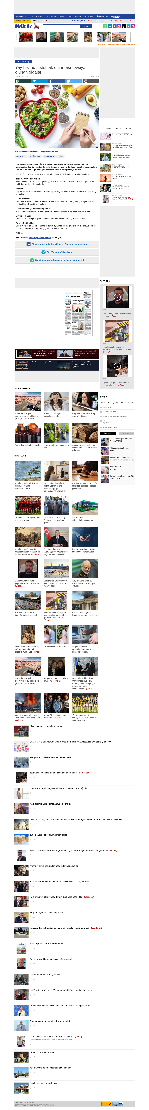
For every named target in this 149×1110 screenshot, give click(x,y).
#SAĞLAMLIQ (35, 157)
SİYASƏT (39, 16)
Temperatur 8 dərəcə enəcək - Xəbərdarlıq (50, 757)
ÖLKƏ (31, 16)
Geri (15, 37)
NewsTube (103, 16)
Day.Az (90, 21)
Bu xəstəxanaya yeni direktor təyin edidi (50, 1021)
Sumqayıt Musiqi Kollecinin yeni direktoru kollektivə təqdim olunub (60, 1006)
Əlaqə (18, 21)
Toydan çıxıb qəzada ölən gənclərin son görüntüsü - (60, 773)
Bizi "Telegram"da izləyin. (59, 252)
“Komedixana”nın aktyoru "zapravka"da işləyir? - (56, 1037)
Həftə (118, 128)
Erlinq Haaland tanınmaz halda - (51, 959)
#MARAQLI (21, 157)
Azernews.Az (108, 21)
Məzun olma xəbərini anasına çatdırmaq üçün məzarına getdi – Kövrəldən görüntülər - (73, 850)
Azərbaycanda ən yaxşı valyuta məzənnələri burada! (117, 44)
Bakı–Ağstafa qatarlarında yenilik (46, 943)
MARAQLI (78, 16)
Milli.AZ (23, 26)
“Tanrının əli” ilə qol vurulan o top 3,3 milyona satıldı (54, 866)
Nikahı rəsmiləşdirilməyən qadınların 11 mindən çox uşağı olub (59, 788)
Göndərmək (108, 433)
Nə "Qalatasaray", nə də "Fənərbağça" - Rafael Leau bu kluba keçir (61, 990)
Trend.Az (98, 21)
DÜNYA (69, 16)
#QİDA (60, 157)
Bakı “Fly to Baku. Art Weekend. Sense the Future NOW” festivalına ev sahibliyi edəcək (70, 742)
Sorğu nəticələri (126, 433)
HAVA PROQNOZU (78, 21)
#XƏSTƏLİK (49, 157)
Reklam (26, 21)
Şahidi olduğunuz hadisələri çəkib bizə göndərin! (59, 260)
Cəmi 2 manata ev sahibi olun (44, 1083)
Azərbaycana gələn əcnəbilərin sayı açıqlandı (51, 1068)
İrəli (134, 37)
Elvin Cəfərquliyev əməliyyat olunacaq (47, 726)
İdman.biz (118, 21)
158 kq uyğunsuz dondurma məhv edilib (48, 835)
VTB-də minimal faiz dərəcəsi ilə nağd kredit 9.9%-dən (36, 151)
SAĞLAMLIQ (89, 16)
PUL (68, 21)
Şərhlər (129, 128)
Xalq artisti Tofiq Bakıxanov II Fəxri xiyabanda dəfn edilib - (62, 897)
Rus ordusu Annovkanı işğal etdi (45, 974)
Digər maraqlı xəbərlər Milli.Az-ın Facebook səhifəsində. (59, 244)
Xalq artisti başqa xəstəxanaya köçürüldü (50, 804)
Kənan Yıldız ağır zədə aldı (42, 1052)
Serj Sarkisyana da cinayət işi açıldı (46, 912)
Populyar (107, 128)
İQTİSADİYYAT (51, 16)
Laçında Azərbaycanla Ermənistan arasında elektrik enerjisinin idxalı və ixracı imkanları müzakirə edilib (77, 819)
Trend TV (44, 21)
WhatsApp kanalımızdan (40, 238)
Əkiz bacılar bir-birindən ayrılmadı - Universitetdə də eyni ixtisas (59, 881)
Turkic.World (129, 21)
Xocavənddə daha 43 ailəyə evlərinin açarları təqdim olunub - (66, 928)
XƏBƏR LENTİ (20, 16)
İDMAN (61, 16)
